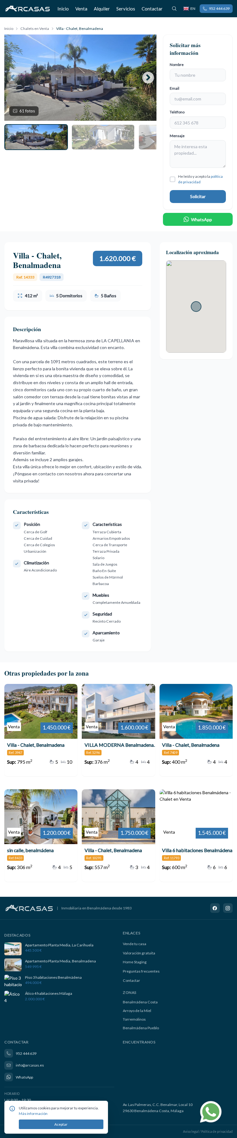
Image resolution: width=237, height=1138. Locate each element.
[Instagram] (228, 908)
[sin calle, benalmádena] (40, 835)
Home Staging (135, 962)
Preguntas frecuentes (141, 971)
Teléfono (177, 112)
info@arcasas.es (30, 1065)
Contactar (152, 8)
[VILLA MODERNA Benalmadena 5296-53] (118, 730)
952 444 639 (219, 8)
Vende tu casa (134, 943)
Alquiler (102, 8)
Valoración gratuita (139, 953)
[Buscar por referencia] (174, 9)
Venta (81, 8)
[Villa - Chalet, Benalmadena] (40, 730)
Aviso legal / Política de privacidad (208, 1131)
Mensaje (177, 135)
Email (174, 88)
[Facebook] (215, 908)
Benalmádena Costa (140, 1002)
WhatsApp (201, 219)
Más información (33, 1113)
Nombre (177, 64)
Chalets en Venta (34, 28)
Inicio (63, 8)
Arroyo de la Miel (137, 1010)
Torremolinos (134, 1019)
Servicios (125, 8)
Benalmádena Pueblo (141, 1028)
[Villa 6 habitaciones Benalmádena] (196, 835)
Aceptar (61, 1124)
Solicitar (198, 196)
